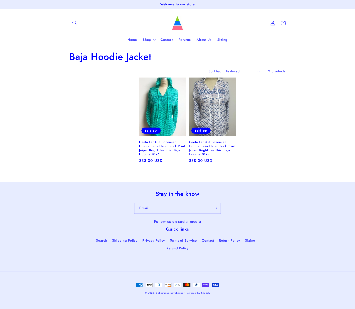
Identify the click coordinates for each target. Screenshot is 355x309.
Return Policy (229, 240)
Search (101, 240)
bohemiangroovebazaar (170, 293)
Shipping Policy (125, 240)
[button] (74, 23)
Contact (208, 240)
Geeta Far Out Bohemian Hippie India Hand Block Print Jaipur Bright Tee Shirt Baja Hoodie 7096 (162, 148)
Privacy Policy (153, 240)
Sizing (250, 240)
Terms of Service (183, 240)
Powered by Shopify (198, 293)
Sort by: (215, 71)
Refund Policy (177, 248)
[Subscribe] (215, 208)
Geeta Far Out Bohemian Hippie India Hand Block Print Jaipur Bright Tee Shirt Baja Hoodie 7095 (212, 148)
